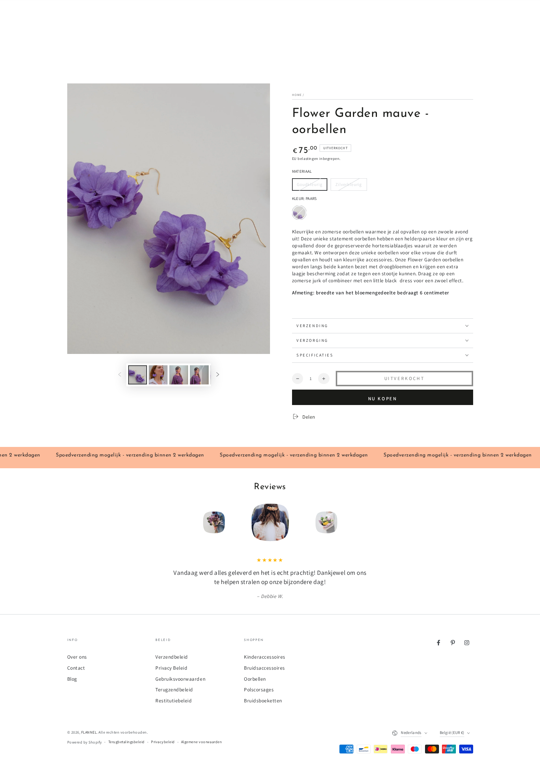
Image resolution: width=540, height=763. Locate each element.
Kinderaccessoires (264, 656)
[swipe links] (119, 375)
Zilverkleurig (348, 186)
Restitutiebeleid (173, 700)
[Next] (368, 522)
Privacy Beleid (171, 668)
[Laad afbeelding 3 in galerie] (178, 374)
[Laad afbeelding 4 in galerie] (199, 374)
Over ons (77, 656)
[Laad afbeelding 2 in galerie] (158, 374)
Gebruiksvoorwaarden (180, 679)
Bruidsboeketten (263, 700)
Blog (72, 679)
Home (297, 95)
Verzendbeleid (171, 656)
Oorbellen (255, 679)
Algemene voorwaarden (201, 741)
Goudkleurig (309, 186)
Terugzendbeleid (174, 689)
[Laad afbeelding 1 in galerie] (137, 374)
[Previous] (171, 522)
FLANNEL (89, 732)
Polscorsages (259, 689)
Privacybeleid (163, 741)
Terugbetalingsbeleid (126, 741)
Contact (76, 668)
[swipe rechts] (217, 375)
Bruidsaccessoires (264, 668)
